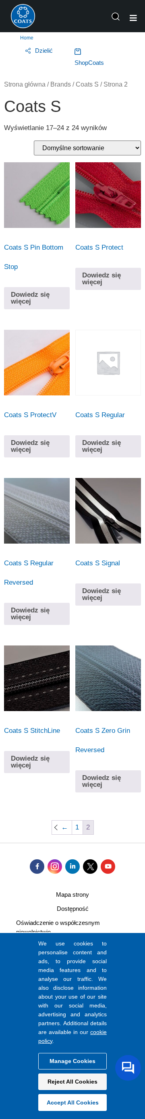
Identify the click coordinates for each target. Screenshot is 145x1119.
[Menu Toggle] (133, 18)
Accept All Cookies (73, 1102)
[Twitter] (90, 866)
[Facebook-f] (37, 866)
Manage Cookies (72, 1061)
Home (26, 38)
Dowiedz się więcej (30, 298)
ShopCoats (89, 62)
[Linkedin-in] (72, 866)
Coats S (87, 84)
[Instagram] (55, 866)
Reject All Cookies (72, 1081)
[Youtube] (108, 866)
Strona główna (25, 84)
